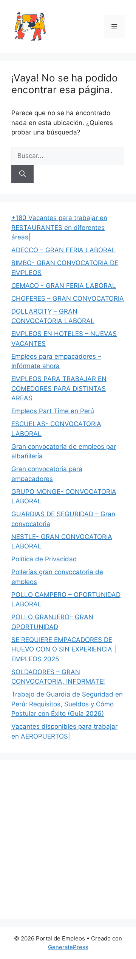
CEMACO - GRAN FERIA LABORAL (63, 285)
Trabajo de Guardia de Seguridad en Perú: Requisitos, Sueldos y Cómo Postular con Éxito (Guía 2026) (67, 703)
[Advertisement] (68, 840)
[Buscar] (22, 174)
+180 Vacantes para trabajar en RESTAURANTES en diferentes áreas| (59, 227)
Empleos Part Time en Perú (52, 411)
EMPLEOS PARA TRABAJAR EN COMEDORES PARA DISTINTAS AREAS (59, 388)
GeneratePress (68, 947)
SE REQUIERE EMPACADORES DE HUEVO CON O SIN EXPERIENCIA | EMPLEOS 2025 (63, 649)
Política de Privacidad (44, 559)
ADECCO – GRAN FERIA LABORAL (63, 250)
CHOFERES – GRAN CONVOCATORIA (67, 298)
